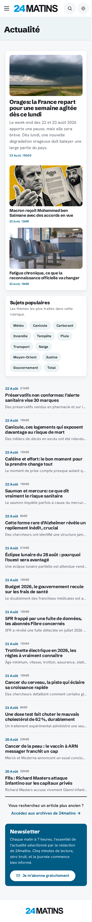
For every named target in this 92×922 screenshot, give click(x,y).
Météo (18, 325)
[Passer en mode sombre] (83, 8)
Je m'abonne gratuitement (45, 875)
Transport (21, 347)
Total (51, 368)
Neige (43, 347)
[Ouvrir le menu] (7, 8)
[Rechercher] (69, 8)
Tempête (44, 336)
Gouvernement (25, 368)
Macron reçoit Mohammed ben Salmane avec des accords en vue (41, 213)
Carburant (64, 325)
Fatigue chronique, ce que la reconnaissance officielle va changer (44, 275)
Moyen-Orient (25, 357)
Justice (51, 357)
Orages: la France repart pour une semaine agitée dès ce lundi (43, 108)
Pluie (65, 336)
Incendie (20, 336)
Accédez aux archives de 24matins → (46, 813)
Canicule (40, 325)
